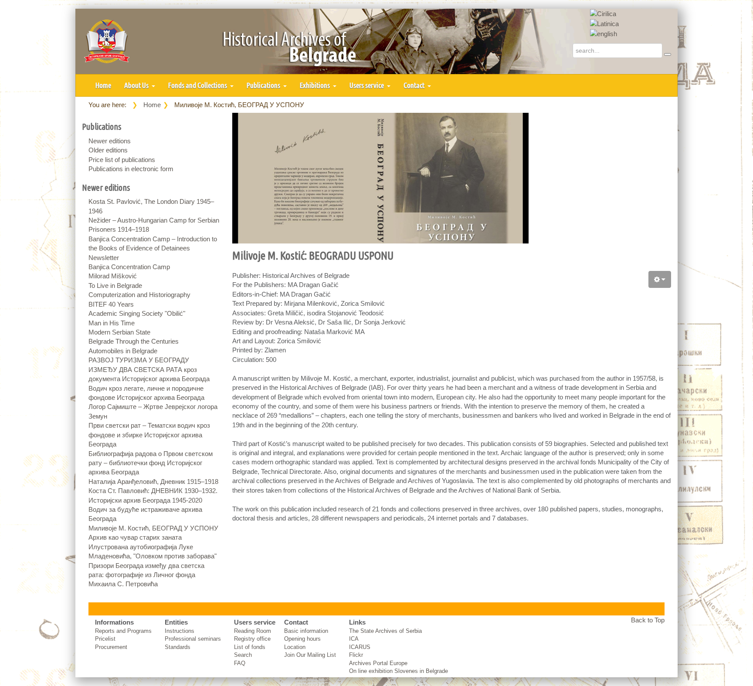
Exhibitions (315, 85)
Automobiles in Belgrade (122, 351)
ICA (354, 638)
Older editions (108, 150)
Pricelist (105, 638)
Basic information (306, 631)
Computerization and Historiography (139, 294)
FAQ (239, 663)
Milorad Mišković (112, 276)
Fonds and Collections (198, 85)
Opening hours (302, 638)
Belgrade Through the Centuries (133, 341)
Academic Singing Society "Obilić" (136, 313)
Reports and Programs (123, 631)
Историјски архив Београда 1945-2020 (145, 500)
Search (243, 655)
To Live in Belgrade (115, 285)
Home (103, 85)
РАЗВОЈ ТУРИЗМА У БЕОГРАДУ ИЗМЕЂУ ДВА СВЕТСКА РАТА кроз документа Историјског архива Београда (149, 369)
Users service (367, 85)
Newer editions (109, 141)
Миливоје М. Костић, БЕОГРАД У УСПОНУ (153, 528)
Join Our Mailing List (310, 655)
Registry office (252, 638)
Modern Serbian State (119, 332)
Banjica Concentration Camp (129, 266)
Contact (415, 85)
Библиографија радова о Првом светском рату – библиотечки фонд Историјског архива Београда (150, 463)
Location (294, 647)
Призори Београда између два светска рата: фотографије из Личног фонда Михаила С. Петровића (146, 575)
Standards (177, 647)
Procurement (111, 647)
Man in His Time (111, 323)
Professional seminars (193, 638)
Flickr (356, 655)
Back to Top (648, 620)
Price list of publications (121, 159)
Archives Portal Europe (378, 663)
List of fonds (249, 647)
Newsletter (103, 257)
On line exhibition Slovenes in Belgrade (398, 671)
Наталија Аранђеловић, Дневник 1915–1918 (153, 481)
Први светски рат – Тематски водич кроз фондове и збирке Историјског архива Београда (149, 435)
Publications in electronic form (130, 168)
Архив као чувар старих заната (135, 537)
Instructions (179, 631)
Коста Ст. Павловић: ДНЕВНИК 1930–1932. (152, 490)
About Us (137, 85)
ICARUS (359, 647)
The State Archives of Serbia (385, 631)
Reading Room (252, 631)
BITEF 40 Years (111, 304)
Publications (264, 85)
